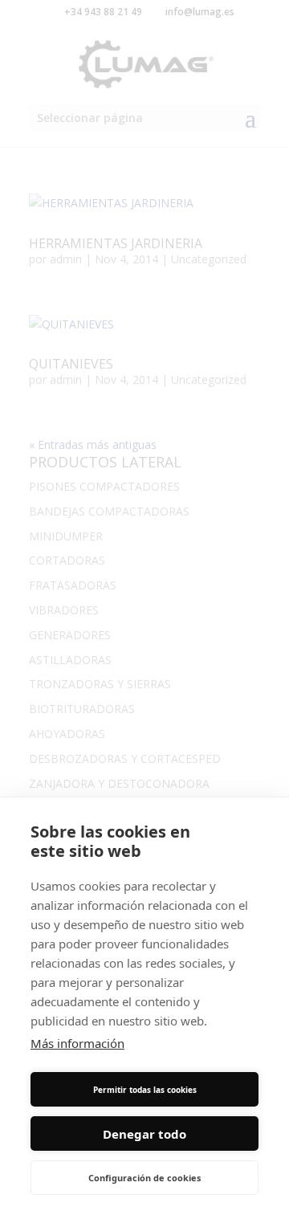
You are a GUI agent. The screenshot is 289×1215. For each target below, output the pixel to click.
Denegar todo (144, 1134)
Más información (77, 1043)
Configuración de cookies (144, 1178)
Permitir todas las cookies (145, 1089)
